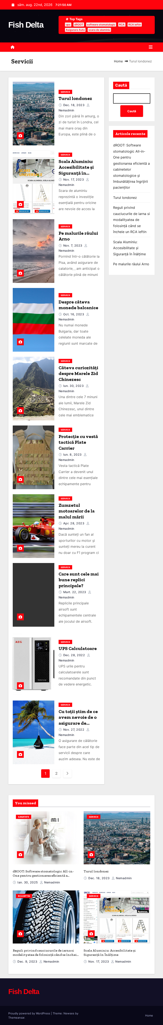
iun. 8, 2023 (72, 454)
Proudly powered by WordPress (29, 1013)
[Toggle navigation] (151, 47)
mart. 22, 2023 (74, 592)
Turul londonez (75, 98)
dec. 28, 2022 (74, 655)
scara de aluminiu (99, 29)
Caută (121, 85)
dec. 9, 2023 (27, 961)
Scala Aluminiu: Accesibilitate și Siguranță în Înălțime (76, 170)
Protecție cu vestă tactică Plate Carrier (78, 442)
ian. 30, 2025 (27, 882)
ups (68, 24)
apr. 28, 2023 (73, 523)
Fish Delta (25, 24)
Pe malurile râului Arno (131, 264)
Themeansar (16, 1017)
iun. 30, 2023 (73, 386)
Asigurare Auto (75, 29)
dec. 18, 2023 (74, 105)
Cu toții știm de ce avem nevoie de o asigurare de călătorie (78, 720)
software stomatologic (101, 24)
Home (118, 61)
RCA (122, 24)
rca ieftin (24, 896)
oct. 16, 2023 (73, 314)
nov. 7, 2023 (72, 245)
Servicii (65, 92)
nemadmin (51, 882)
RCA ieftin (134, 24)
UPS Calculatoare (78, 648)
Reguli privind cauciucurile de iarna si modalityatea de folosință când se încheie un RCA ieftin (131, 219)
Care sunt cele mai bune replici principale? (79, 579)
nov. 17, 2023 (73, 179)
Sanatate (23, 817)
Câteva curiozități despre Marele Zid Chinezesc (78, 373)
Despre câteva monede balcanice (78, 305)
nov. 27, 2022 (73, 729)
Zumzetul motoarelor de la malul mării (77, 511)
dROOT (78, 24)
